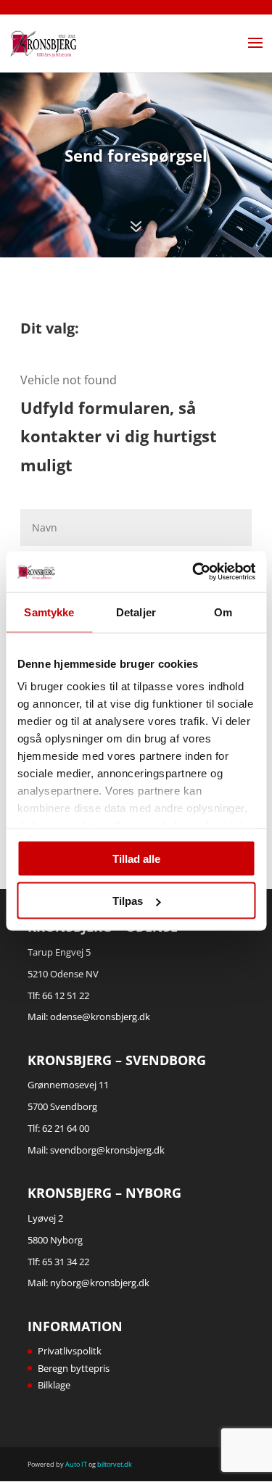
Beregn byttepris (74, 1368)
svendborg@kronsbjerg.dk (107, 1149)
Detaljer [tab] (136, 611)
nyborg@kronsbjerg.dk (99, 1282)
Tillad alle (136, 858)
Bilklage (54, 1384)
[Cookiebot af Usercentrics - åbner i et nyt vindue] (193, 572)
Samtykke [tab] (49, 611)
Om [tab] (223, 611)
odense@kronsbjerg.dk (100, 1016)
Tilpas (127, 901)
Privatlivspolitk (70, 1350)
